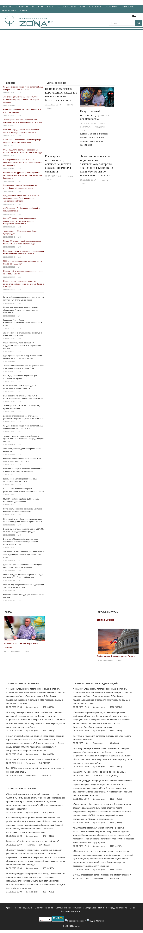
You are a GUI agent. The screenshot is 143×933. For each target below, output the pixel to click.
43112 (26, 648)
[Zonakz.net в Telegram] (123, 17)
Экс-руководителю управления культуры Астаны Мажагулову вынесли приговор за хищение (21, 99)
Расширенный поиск (70, 911)
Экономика (111, 7)
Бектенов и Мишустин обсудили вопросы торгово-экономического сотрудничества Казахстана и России (20, 542)
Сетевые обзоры (67, 7)
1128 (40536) (116, 799)
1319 (19, 339)
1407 (19, 580)
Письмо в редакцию (23, 908)
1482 (19, 361)
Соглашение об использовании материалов (76, 908)
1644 (19, 204)
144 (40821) (48, 754)
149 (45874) (48, 812)
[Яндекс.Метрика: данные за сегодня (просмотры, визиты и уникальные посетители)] (95, 921)
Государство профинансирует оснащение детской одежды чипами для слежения (58, 164)
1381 (19, 515)
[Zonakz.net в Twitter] (111, 17)
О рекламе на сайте (44, 908)
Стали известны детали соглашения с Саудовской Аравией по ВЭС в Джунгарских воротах (22, 345)
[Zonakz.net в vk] (130, 17)
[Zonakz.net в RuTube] (134, 17)
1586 (19, 485)
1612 (19, 227)
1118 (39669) (116, 869)
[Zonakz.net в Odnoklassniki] (126, 17)
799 (83, 183)
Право (23, 11)
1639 (49, 180)
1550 (19, 402)
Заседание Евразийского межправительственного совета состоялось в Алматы (22, 323)
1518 (19, 454)
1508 (19, 525)
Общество (22, 7)
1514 (19, 316)
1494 (19, 382)
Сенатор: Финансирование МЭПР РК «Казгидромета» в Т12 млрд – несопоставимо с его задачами (23, 162)
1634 (19, 168)
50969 (119, 661)
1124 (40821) (116, 822)
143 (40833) (44, 763)
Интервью (37, 7)
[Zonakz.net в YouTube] (119, 17)
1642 (19, 105)
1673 (19, 237)
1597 (19, 146)
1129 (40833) (112, 775)
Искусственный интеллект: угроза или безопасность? (94, 114)
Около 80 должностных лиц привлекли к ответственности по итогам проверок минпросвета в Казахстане (20, 221)
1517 (19, 560)
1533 (19, 181)
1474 (19, 267)
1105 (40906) (113, 878)
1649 (19, 303)
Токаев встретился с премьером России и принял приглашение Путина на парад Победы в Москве (23, 438)
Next (42, 628)
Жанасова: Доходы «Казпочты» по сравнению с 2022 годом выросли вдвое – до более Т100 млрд (23, 554)
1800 (19, 136)
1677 (19, 590)
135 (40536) (48, 892)
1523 (19, 125)
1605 (19, 535)
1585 (19, 247)
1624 (19, 191)
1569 (19, 371)
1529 (19, 465)
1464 (19, 548)
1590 (19, 116)
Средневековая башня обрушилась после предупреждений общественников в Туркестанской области (21, 198)
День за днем (9, 11)
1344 (19, 432)
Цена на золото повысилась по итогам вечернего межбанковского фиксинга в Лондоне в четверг (23, 284)
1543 (19, 600)
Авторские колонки (90, 7)
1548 (19, 290)
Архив (8, 908)
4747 (84, 130)
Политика (7, 7)
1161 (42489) (116, 767)
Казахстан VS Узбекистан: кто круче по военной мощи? (32, 759)
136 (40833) (44, 845)
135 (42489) (48, 868)
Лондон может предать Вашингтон (20, 643)
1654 (19, 444)
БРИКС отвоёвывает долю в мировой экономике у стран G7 (102, 875)
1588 (19, 351)
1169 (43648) (113, 743)
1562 (19, 475)
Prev (7, 628)
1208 (49, 108)
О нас (132, 908)
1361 (19, 392)
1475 (19, 422)
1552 (19, 412)
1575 (19, 93)
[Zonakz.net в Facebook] (115, 17)
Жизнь (50, 7)
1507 (19, 505)
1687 (19, 214)
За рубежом (127, 7)
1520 (19, 329)
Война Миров (105, 619)
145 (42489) (48, 731)
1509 (19, 277)
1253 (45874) (116, 707)
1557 (19, 156)
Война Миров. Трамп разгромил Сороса (116, 656)
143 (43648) (45, 775)
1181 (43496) (116, 731)
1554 (19, 570)
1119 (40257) (116, 846)
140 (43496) (48, 836)
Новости (69, 105)
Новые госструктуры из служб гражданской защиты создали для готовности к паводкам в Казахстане (22, 175)
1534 (19, 495)
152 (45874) (48, 707)
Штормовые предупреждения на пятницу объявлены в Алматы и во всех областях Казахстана (20, 310)
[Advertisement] (71, 50)
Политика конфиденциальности (112, 908)
